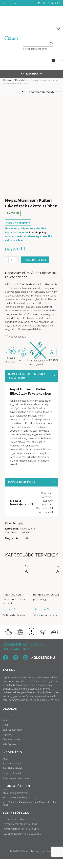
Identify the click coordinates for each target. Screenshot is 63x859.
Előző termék (24, 92)
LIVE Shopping (21, 222)
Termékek (8, 715)
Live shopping (37, 232)
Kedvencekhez (17, 336)
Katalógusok (9, 744)
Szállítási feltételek (12, 768)
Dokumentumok (11, 739)
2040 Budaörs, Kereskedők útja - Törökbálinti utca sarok (29, 803)
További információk (21, 482)
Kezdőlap (8, 80)
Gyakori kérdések (12, 773)
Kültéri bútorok (22, 80)
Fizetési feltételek (12, 763)
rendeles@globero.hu (22, 819)
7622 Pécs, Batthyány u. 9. (17, 792)
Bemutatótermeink (12, 729)
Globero (24, 851)
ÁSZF (5, 758)
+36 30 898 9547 (50, 3)
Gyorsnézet (27, 572)
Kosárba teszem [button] (16, 615)
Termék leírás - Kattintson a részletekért (26, 376)
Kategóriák (30, 73)
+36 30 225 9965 (32, 833)
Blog (5, 725)
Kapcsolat (8, 734)
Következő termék (58, 92)
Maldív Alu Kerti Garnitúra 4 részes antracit (14, 599)
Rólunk (6, 720)
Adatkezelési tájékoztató (16, 778)
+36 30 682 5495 (29, 829)
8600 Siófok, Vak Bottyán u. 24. (19, 797)
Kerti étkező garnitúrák (17, 532)
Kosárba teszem (35, 259)
